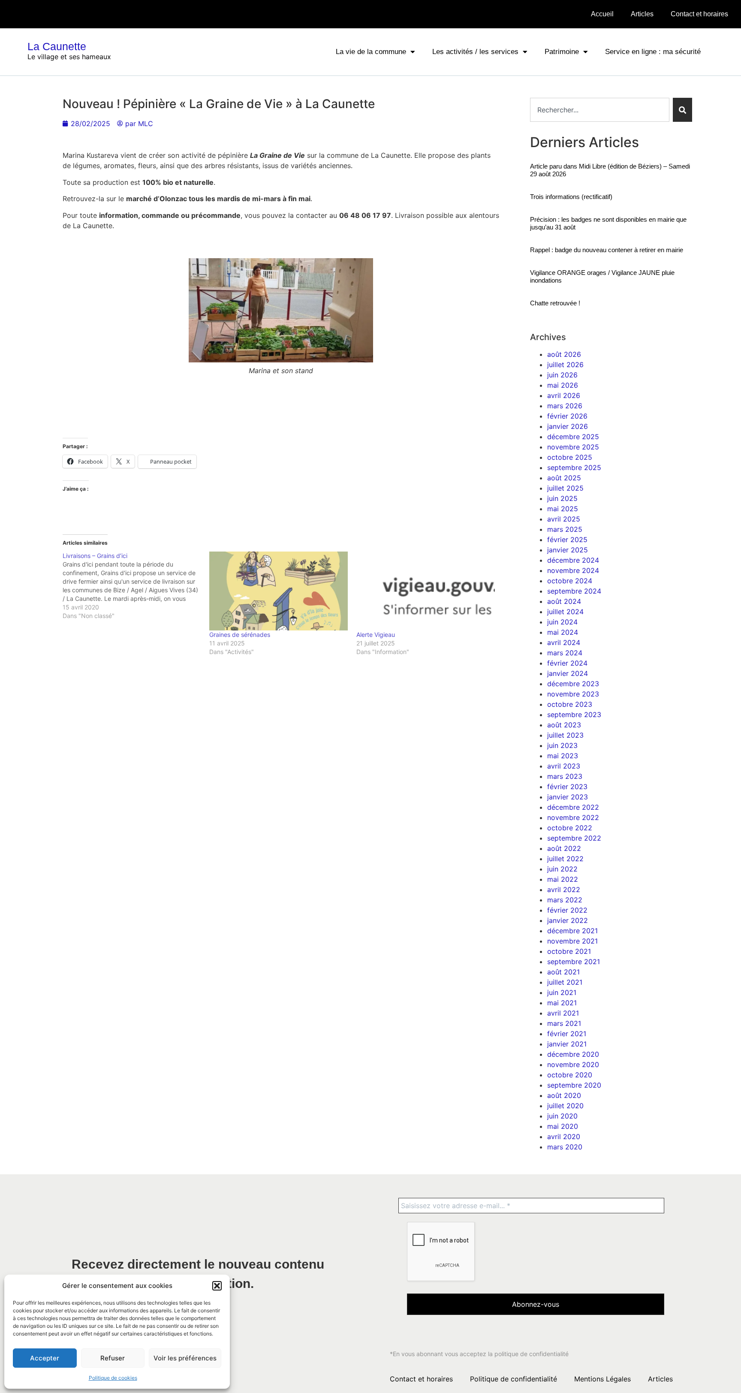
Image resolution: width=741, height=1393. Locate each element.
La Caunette (56, 46)
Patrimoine (562, 52)
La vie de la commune (371, 52)
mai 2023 (562, 755)
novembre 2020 (573, 1064)
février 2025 (567, 539)
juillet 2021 (564, 982)
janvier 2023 (567, 797)
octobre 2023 (569, 704)
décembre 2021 (572, 930)
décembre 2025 (573, 436)
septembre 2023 (574, 714)
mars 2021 (564, 1023)
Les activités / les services (475, 52)
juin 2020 (562, 1116)
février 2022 (567, 910)
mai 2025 (562, 508)
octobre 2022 (569, 827)
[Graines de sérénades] (278, 591)
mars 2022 (564, 900)
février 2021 (566, 1033)
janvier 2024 (567, 673)
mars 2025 (564, 529)
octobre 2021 (569, 951)
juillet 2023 (565, 735)
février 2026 (567, 416)
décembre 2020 (573, 1054)
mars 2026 (564, 405)
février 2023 (567, 786)
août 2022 (564, 848)
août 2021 (563, 972)
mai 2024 (562, 632)
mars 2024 (564, 652)
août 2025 (564, 477)
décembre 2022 (573, 807)
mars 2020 (564, 1147)
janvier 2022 (567, 920)
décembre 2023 (573, 683)
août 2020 (564, 1095)
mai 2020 (562, 1126)
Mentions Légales (602, 1379)
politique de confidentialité (531, 1353)
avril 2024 (563, 642)
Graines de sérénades (239, 634)
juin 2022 (562, 869)
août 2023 (564, 725)
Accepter (44, 1358)
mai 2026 (562, 385)
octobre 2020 (569, 1074)
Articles (642, 14)
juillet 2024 (565, 611)
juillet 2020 (565, 1105)
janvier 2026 (567, 426)
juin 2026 (562, 375)
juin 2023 (562, 745)
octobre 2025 (569, 457)
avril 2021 (563, 1013)
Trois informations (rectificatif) (571, 196)
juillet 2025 (565, 488)
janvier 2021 (567, 1044)
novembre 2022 (573, 817)
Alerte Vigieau (375, 634)
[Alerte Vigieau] (425, 591)
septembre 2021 (573, 961)
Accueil (602, 14)
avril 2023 (563, 766)
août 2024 (564, 601)
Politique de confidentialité (513, 1379)
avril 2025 (563, 519)
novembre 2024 (573, 570)
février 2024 (567, 663)
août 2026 (564, 354)
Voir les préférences (185, 1358)
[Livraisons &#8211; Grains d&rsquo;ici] (136, 586)
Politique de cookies (113, 1378)
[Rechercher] (682, 110)
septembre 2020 (574, 1085)
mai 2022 (562, 879)
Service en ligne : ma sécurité (653, 52)
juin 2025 (562, 498)
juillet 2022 (565, 858)
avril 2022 (563, 889)
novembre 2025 (573, 447)
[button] (217, 1285)
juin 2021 (561, 992)
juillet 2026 (565, 364)
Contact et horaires (699, 14)
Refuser (112, 1358)
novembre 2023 (573, 694)
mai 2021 (562, 1002)
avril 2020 (563, 1136)
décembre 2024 (573, 560)
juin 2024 (562, 622)
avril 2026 (563, 395)
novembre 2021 (572, 941)
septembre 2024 (574, 591)
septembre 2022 (574, 838)
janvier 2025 (567, 550)
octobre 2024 (569, 580)
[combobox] (599, 110)
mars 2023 (564, 776)
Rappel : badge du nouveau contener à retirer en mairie (606, 249)
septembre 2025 (574, 467)
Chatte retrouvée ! (555, 303)
